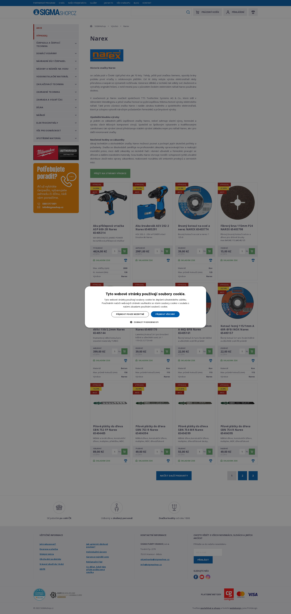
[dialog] (145, 307)
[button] (145, 322)
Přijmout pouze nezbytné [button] (130, 314)
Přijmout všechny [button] (165, 314)
